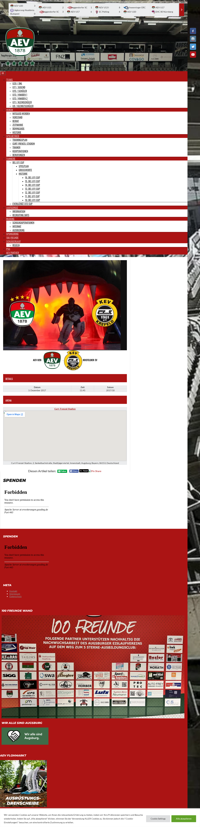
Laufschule (12, 207)
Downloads (18, 128)
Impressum (14, 593)
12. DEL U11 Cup (32, 192)
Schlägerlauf (13, 241)
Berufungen (18, 155)
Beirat (15, 121)
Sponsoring (12, 234)
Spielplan (24, 166)
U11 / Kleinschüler (22, 102)
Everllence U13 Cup (22, 204)
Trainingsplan (19, 140)
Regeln (16, 245)
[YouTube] (193, 54)
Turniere (10, 158)
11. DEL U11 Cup (32, 196)
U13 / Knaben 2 (20, 98)
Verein (9, 110)
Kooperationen (20, 151)
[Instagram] (193, 39)
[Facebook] (193, 31)
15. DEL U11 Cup (32, 181)
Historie (16, 132)
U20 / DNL (17, 83)
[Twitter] (193, 47)
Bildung (10, 219)
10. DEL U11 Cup (32, 200)
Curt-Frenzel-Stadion (23, 143)
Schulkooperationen (23, 222)
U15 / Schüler (19, 91)
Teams (9, 79)
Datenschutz (15, 596)
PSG (8, 249)
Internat (16, 226)
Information (18, 211)
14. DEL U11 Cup (32, 185)
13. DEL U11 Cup (32, 189)
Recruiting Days (20, 215)
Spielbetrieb (12, 136)
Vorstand (17, 117)
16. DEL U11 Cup (32, 177)
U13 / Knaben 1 (19, 95)
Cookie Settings (158, 818)
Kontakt (13, 591)
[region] (100, 817)
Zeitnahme (17, 125)
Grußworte (25, 170)
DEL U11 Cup (18, 162)
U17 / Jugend (18, 87)
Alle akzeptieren (184, 818)
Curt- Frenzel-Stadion (65, 408)
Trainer (16, 147)
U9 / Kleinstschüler (22, 106)
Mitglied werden (21, 113)
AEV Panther (12, 253)
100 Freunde (12, 237)
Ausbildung (18, 230)
